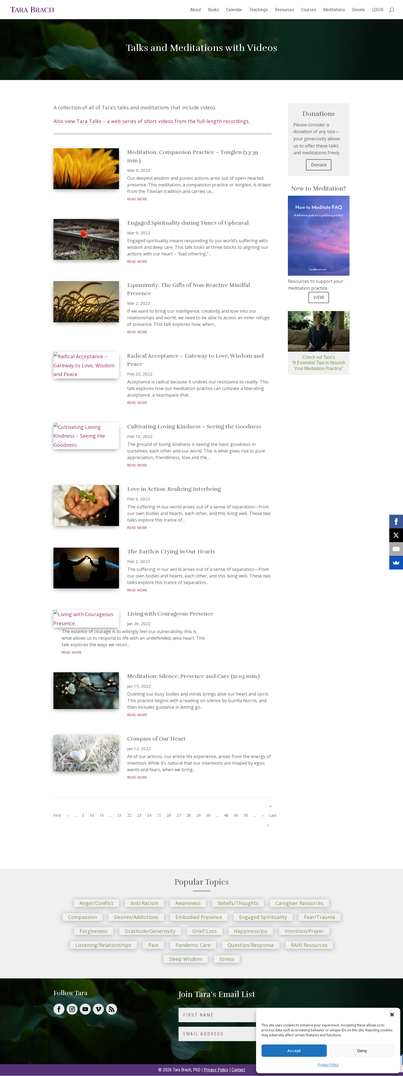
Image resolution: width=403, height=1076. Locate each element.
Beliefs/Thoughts (238, 903)
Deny (362, 1050)
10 (92, 815)
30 (208, 815)
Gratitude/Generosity (150, 931)
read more (137, 198)
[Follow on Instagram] (72, 1009)
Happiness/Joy (251, 931)
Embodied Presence (198, 917)
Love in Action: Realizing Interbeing (174, 489)
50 (246, 815)
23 (139, 815)
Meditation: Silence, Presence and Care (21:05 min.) (193, 676)
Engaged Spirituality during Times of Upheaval (188, 223)
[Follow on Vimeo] (98, 1009)
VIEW (318, 297)
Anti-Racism (144, 903)
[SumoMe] (396, 563)
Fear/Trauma (319, 917)
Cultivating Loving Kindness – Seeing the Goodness (194, 426)
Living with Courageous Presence (170, 613)
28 (188, 815)
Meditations (334, 10)
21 (119, 815)
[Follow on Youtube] (85, 1009)
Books (213, 10)
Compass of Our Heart (156, 738)
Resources (284, 10)
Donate (358, 10)
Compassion (82, 917)
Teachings (258, 10)
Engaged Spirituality (263, 917)
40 (226, 815)
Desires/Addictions (136, 917)
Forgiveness (94, 931)
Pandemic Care (193, 945)
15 (102, 815)
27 (179, 815)
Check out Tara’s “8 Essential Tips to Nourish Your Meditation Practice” (318, 363)
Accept (294, 1050)
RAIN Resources (309, 945)
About (195, 10)
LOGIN (377, 10)
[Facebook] (396, 521)
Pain (153, 945)
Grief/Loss (204, 931)
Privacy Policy (328, 1064)
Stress (226, 959)
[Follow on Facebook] (58, 1009)
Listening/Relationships (103, 945)
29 (198, 815)
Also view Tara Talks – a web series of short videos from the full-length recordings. (151, 121)
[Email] (396, 549)
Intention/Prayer (304, 931)
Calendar (234, 10)
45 (236, 815)
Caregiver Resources (299, 903)
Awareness (188, 903)
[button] (392, 1014)
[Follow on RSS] (111, 1009)
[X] (396, 535)
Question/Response (251, 945)
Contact (238, 1069)
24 (149, 815)
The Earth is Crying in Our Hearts (171, 551)
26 (169, 815)
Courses (308, 10)
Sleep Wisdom (185, 959)
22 (129, 815)
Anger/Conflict (96, 903)
